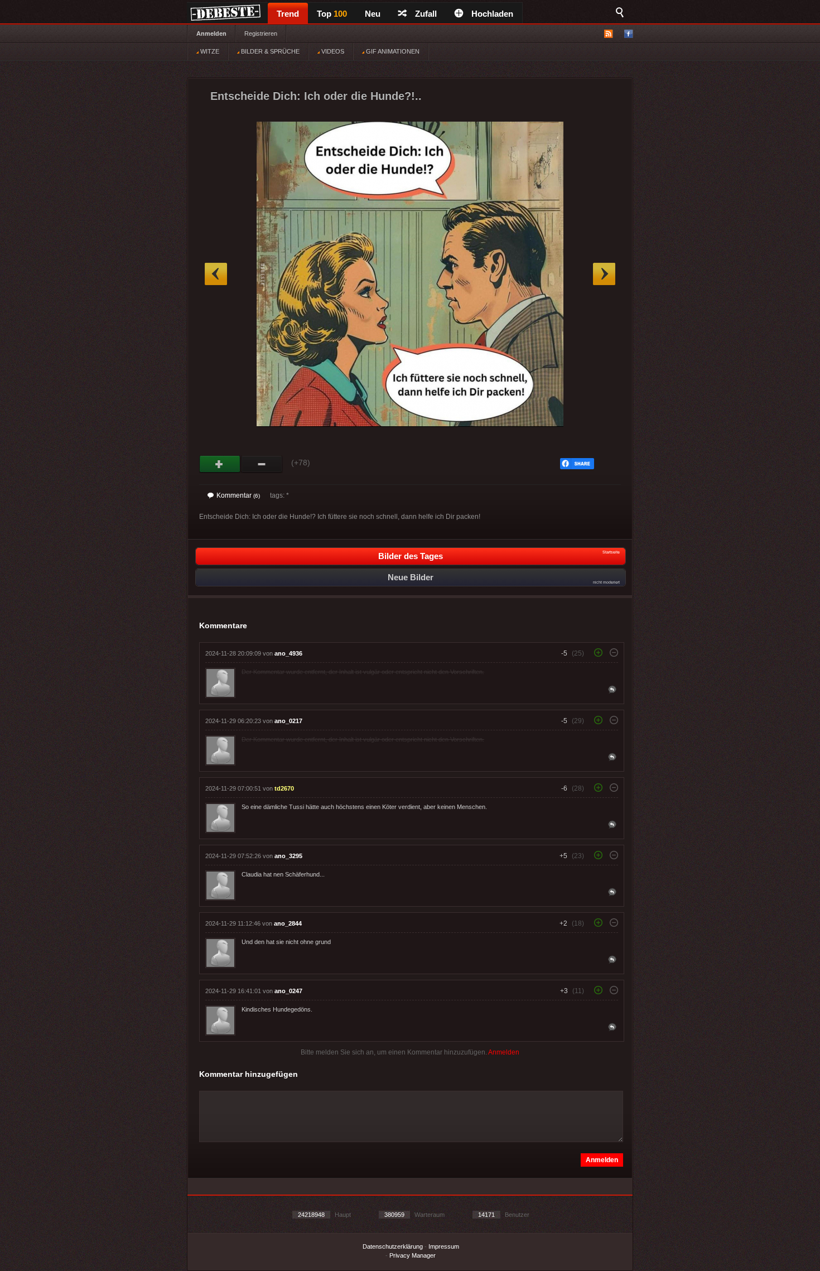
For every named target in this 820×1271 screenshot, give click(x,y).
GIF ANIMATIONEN (391, 51)
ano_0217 (288, 721)
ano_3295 (288, 856)
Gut (220, 464)
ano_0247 (288, 991)
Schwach (262, 464)
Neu (372, 13)
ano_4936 (288, 653)
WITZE (209, 51)
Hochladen (492, 13)
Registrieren (260, 33)
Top (332, 13)
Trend (288, 13)
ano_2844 (288, 923)
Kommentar (238, 495)
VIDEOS (332, 51)
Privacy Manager (412, 1255)
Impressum (443, 1246)
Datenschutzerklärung (393, 1246)
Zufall (426, 13)
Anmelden (211, 33)
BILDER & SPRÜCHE (269, 51)
